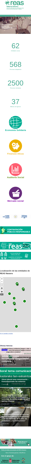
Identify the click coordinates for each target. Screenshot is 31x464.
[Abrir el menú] (15, 16)
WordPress (22, 452)
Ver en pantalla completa (6, 333)
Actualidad (4, 349)
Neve (7, 452)
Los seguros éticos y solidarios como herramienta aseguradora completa (15, 357)
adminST (5, 364)
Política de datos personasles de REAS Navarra (13, 450)
